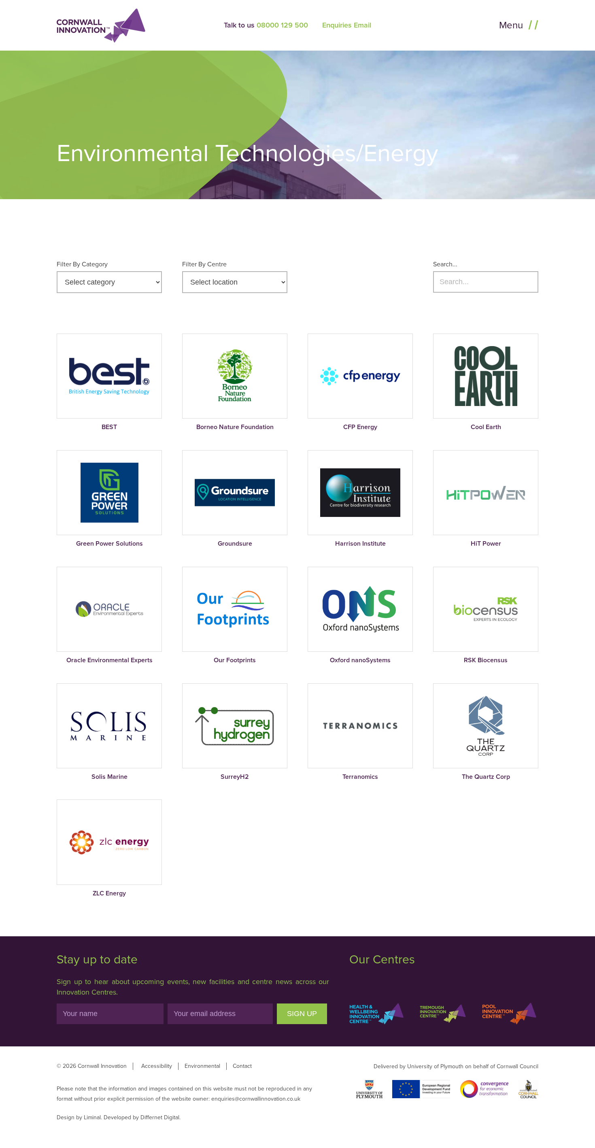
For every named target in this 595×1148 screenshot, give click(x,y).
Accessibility (156, 1066)
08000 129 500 (282, 25)
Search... (445, 264)
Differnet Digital (159, 1117)
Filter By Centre (204, 264)
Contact (242, 1066)
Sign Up (302, 1014)
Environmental (202, 1066)
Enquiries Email (346, 25)
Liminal (92, 1117)
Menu (512, 25)
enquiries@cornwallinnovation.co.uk (255, 1098)
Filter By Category (82, 264)
